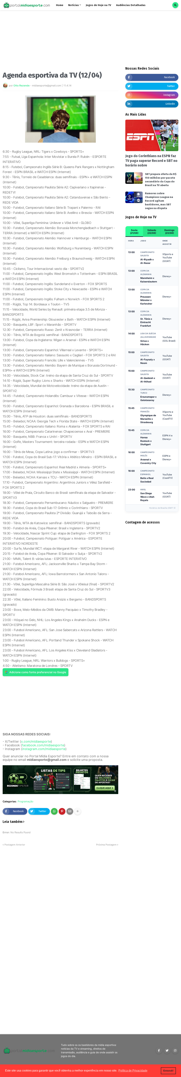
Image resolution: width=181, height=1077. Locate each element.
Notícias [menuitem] (73, 5)
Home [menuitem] (59, 5)
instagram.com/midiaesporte (43, 749)
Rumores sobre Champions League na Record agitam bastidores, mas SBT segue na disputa (159, 201)
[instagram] (175, 1050)
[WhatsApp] (54, 811)
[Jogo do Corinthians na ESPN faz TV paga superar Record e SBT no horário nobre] (151, 135)
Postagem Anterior (14, 844)
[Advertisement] (60, 42)
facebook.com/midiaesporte (43, 745)
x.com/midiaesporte (36, 741)
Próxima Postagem (106, 844)
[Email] (69, 811)
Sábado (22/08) (151, 231)
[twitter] (167, 1050)
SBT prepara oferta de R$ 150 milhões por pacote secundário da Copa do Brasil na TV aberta (160, 179)
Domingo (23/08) (169, 231)
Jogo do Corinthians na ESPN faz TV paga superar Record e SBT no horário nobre (151, 160)
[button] (175, 5)
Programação (25, 801)
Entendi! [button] (168, 1070)
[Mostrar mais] (77, 811)
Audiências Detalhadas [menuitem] (130, 5)
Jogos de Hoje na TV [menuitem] (98, 5)
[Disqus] (60, 891)
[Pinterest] (62, 811)
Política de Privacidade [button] (132, 1070)
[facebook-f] (159, 1050)
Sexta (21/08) (134, 231)
